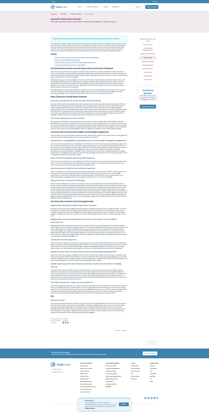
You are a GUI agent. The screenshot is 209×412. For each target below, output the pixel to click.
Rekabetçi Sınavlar (147, 65)
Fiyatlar (105, 7)
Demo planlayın (152, 7)
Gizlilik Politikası (135, 366)
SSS (151, 379)
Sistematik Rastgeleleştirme (113, 368)
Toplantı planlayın (147, 107)
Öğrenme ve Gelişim (148, 61)
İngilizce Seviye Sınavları (86, 368)
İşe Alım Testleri (148, 44)
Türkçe (53, 1)
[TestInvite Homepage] (59, 7)
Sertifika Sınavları (148, 69)
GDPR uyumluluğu (135, 368)
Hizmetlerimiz (153, 368)
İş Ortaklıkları (153, 373)
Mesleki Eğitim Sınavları (86, 381)
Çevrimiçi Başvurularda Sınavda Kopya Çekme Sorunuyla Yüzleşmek (77, 57)
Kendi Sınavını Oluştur (111, 366)
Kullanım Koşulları (135, 376)
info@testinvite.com (58, 372)
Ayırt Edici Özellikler (112, 363)
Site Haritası (134, 379)
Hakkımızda (154, 363)
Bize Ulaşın (152, 376)
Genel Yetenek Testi (85, 392)
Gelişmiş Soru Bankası (111, 384)
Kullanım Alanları (75, 14)
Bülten (151, 381)
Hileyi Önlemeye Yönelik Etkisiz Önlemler (67, 60)
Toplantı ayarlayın (150, 353)
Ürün (79, 7)
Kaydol (138, 7)
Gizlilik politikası (90, 408)
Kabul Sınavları (83, 373)
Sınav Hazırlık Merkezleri (86, 384)
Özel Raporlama (110, 381)
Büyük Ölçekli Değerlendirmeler (113, 376)
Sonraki (123, 330)
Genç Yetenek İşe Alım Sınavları (88, 386)
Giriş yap (155, 1)
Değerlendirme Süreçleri (112, 379)
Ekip (151, 371)
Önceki (117, 330)
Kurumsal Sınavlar (84, 371)
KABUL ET (124, 404)
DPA (132, 373)
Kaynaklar (115, 7)
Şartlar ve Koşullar (135, 371)
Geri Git (153, 343)
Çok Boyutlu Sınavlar (111, 371)
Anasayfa (54, 14)
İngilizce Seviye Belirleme (148, 54)
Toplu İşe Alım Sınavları (86, 389)
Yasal (133, 363)
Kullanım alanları (92, 7)
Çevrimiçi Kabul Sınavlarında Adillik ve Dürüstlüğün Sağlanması (75, 62)
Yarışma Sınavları (84, 376)
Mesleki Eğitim (148, 76)
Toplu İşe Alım (148, 79)
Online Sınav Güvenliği (111, 373)
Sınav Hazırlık (148, 72)
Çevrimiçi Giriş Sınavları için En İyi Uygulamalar (70, 65)
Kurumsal (152, 366)
